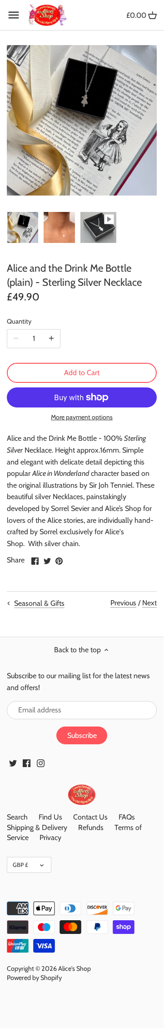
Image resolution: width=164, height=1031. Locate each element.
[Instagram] (41, 763)
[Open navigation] (13, 15)
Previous (123, 602)
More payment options (82, 417)
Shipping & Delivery (37, 827)
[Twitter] (13, 763)
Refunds (91, 827)
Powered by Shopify (34, 978)
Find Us (50, 817)
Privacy (50, 837)
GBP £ (20, 864)
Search (17, 817)
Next (149, 602)
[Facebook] (26, 763)
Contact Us (90, 817)
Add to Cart (81, 372)
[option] (23, 227)
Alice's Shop (74, 968)
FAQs (127, 817)
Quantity (19, 321)
